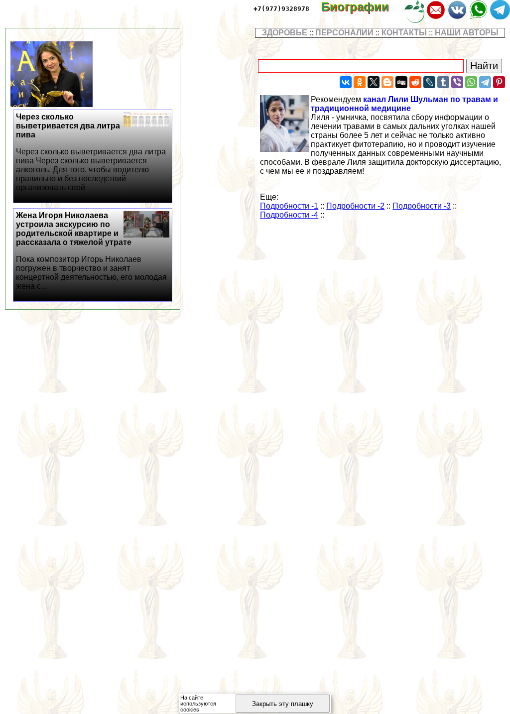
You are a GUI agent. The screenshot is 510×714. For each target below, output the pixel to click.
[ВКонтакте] (346, 82)
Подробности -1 (289, 206)
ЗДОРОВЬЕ (284, 32)
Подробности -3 (421, 206)
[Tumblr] (443, 82)
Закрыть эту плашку (282, 704)
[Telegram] (485, 82)
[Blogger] (387, 82)
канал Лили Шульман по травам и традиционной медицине (404, 104)
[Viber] (457, 82)
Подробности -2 (355, 206)
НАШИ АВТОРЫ (467, 32)
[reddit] (415, 82)
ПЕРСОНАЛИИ (344, 32)
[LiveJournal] (429, 82)
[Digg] (401, 82)
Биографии (362, 6)
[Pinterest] (499, 82)
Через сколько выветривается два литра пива (91, 152)
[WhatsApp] (471, 82)
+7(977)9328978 (281, 8)
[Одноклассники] (360, 82)
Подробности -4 (289, 215)
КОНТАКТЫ (404, 32)
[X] (374, 82)
